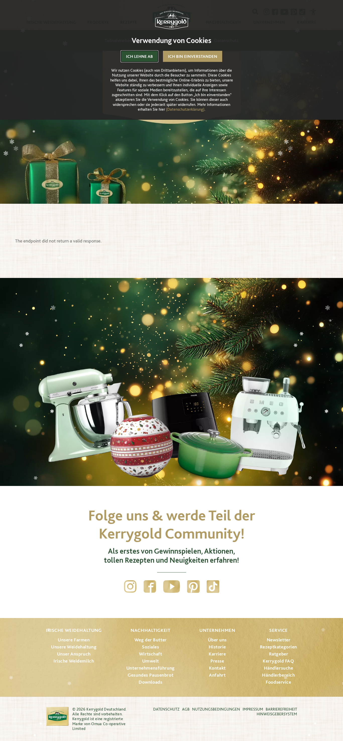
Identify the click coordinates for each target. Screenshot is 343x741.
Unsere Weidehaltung (73, 647)
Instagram (130, 586)
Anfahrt (217, 675)
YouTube (171, 586)
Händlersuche (278, 668)
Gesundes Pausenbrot (150, 675)
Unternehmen (217, 630)
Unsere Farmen (74, 640)
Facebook (150, 586)
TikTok (213, 586)
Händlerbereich (278, 675)
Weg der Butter (150, 640)
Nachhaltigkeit (150, 630)
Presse (217, 661)
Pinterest (193, 586)
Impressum (253, 709)
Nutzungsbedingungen (216, 709)
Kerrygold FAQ (278, 661)
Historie (217, 647)
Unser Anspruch (74, 654)
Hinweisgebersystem (277, 714)
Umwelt (150, 661)
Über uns (217, 640)
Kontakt (217, 668)
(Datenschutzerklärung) (185, 109)
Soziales (150, 647)
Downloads (150, 682)
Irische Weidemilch (73, 661)
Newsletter (279, 640)
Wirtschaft (150, 654)
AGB (186, 709)
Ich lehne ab (139, 56)
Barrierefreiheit (281, 709)
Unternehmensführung (150, 668)
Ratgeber (278, 654)
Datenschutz (166, 709)
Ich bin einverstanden (192, 56)
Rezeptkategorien (278, 647)
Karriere (217, 654)
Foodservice (278, 682)
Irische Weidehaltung (73, 630)
